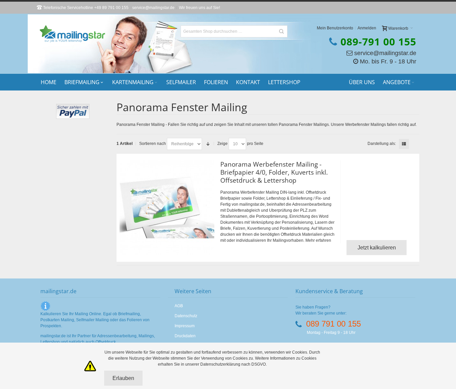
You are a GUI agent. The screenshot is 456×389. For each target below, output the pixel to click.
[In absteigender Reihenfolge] (208, 144)
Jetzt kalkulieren (377, 247)
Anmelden (367, 28)
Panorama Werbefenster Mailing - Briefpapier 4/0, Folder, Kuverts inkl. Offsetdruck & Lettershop (274, 172)
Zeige (222, 143)
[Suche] (281, 31)
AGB (179, 306)
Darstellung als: (382, 143)
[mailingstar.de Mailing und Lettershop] (72, 33)
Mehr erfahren (318, 240)
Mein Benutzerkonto (335, 28)
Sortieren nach (152, 143)
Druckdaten (185, 336)
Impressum (185, 326)
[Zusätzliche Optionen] (72, 107)
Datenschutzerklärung (220, 364)
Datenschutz (186, 316)
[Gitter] (414, 144)
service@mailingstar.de (153, 7)
